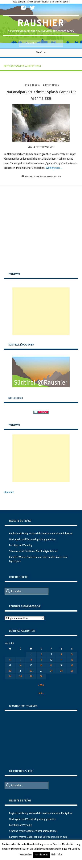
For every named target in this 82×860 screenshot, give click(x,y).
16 (41, 665)
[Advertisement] (41, 311)
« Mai (41, 685)
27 (10, 676)
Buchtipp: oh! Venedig (20, 545)
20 (10, 670)
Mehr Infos (56, 854)
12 (72, 659)
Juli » (41, 693)
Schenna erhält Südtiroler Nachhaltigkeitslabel (33, 551)
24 (51, 670)
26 (72, 670)
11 (61, 659)
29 (31, 676)
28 (20, 676)
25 (61, 670)
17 (51, 665)
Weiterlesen (53, 168)
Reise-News (52, 85)
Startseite (9, 492)
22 (31, 670)
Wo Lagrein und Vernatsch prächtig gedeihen (32, 539)
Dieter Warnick (45, 147)
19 (72, 665)
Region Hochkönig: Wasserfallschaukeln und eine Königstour (40, 533)
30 (41, 676)
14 (21, 665)
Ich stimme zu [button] (41, 854)
